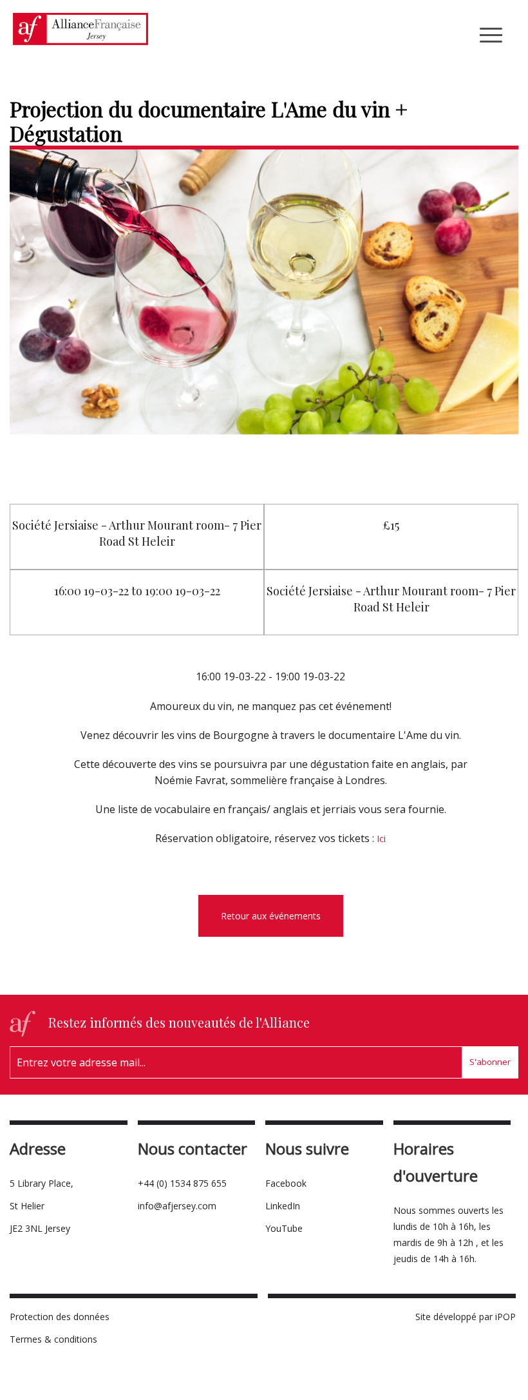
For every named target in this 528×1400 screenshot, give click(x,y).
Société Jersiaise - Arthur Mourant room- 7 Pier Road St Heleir (136, 533)
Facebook (285, 1183)
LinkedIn (282, 1206)
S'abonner (490, 1062)
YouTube (284, 1228)
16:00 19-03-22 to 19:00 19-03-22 (137, 591)
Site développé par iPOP (465, 1316)
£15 (391, 525)
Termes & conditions (53, 1339)
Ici (381, 838)
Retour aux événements (271, 916)
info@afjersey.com (177, 1206)
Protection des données (59, 1316)
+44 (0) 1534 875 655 (182, 1183)
